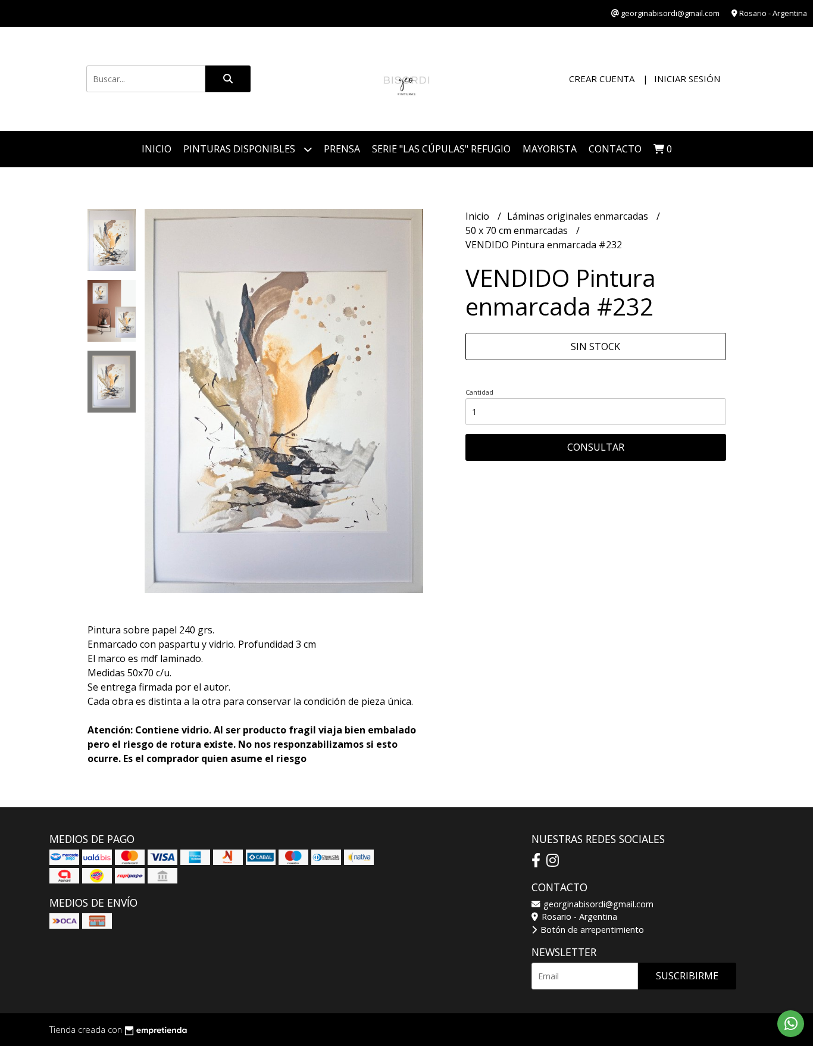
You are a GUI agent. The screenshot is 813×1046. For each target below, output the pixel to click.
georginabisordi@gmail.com (597, 904)
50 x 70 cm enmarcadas (517, 230)
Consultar (595, 447)
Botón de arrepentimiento (591, 929)
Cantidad (479, 392)
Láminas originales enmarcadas (579, 216)
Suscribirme (687, 975)
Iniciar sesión (687, 79)
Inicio (156, 148)
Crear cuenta (601, 79)
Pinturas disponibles (240, 148)
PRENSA (342, 148)
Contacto (615, 148)
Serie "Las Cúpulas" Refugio (441, 148)
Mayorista (550, 148)
